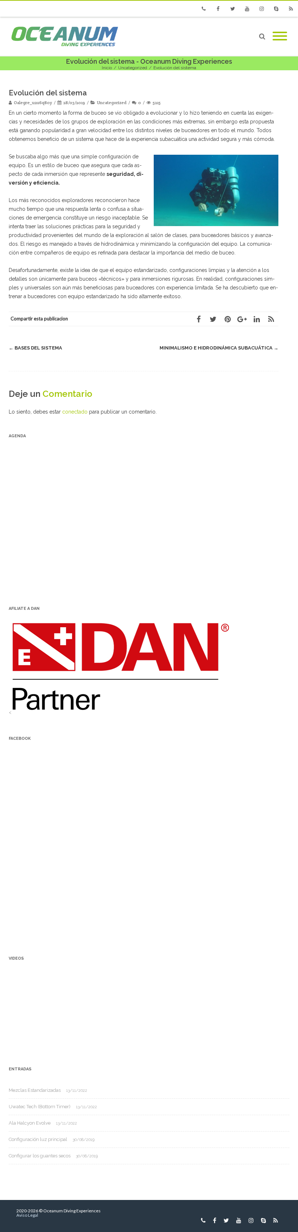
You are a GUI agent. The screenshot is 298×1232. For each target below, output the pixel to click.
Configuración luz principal (38, 1139)
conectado (75, 412)
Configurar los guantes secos (40, 1155)
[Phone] (203, 9)
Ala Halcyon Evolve (30, 1123)
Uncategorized (111, 102)
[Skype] (276, 9)
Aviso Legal (27, 1215)
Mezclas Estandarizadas (35, 1090)
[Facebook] (218, 9)
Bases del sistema (35, 348)
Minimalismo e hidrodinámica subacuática (219, 348)
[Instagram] (261, 9)
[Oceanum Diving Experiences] (64, 36)
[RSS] (290, 9)
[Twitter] (232, 9)
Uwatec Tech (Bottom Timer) (40, 1106)
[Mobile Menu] (280, 36)
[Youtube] (247, 9)
